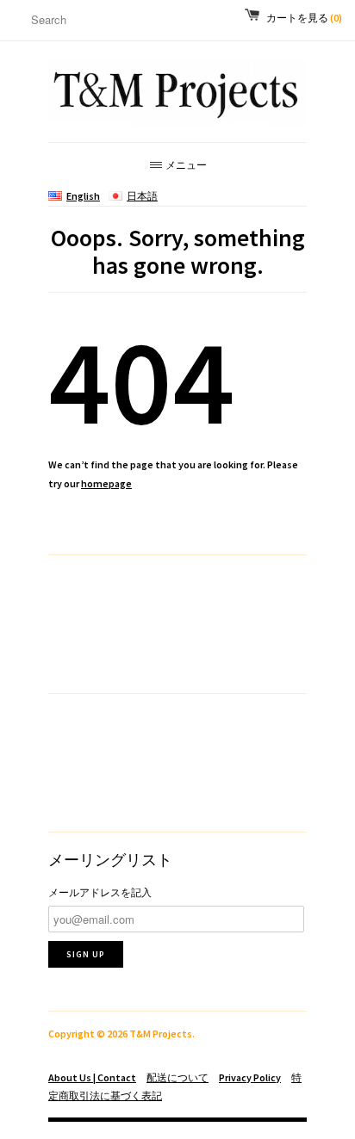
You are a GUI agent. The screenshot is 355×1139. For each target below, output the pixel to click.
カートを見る (304, 17)
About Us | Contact (92, 1077)
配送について (177, 1077)
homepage (106, 483)
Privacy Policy (250, 1077)
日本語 (142, 195)
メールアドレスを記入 (100, 892)
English (83, 195)
